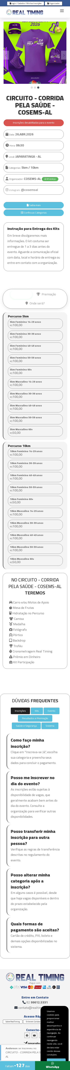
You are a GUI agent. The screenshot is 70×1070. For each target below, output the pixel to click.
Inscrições (20, 710)
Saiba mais (35, 205)
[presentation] (6, 55)
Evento (51, 710)
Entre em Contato (33, 1021)
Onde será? (37, 303)
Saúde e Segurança (26, 725)
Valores (23, 294)
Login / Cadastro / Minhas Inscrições (26, 3)
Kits (37, 710)
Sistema (50, 725)
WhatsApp (51, 179)
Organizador (54, 3)
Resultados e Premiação (35, 718)
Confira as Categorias (35, 212)
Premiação (48, 294)
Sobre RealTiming (13, 1021)
